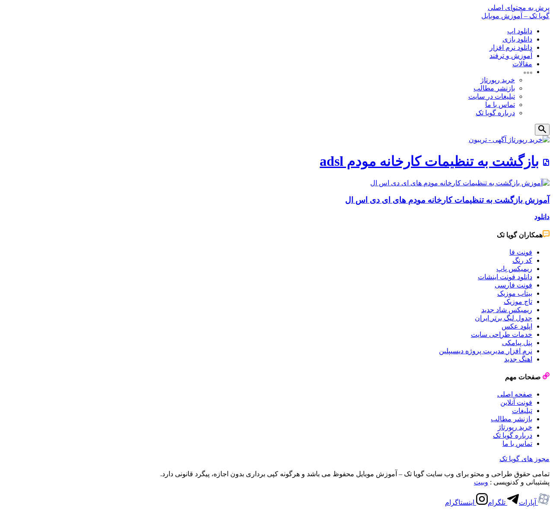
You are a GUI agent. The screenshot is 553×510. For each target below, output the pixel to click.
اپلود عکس (517, 326)
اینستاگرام (460, 502)
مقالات (522, 64)
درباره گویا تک (495, 112)
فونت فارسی (513, 285)
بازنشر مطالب (494, 88)
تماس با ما (500, 104)
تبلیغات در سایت (491, 96)
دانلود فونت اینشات (505, 277)
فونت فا (520, 252)
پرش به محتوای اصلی (519, 7)
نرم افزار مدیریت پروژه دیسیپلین (485, 351)
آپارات (528, 502)
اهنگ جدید (518, 359)
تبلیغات (522, 410)
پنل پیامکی (517, 342)
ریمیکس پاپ (514, 268)
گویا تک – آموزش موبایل (515, 15)
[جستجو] (542, 130)
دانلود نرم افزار (510, 47)
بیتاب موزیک (514, 293)
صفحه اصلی (514, 394)
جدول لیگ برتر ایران (503, 318)
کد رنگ (522, 260)
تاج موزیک (518, 301)
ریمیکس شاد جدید (506, 309)
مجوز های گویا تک (524, 458)
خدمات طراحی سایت (501, 334)
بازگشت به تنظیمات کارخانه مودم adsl (429, 161)
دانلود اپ (519, 31)
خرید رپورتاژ (497, 80)
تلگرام (497, 502)
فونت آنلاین (516, 402)
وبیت (481, 482)
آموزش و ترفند (510, 55)
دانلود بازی (517, 39)
